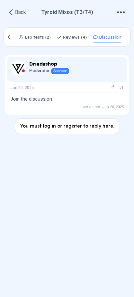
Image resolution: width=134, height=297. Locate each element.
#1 (121, 87)
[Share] (112, 88)
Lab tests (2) (37, 37)
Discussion (109, 37)
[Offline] (23, 71)
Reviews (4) (74, 37)
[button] (121, 12)
